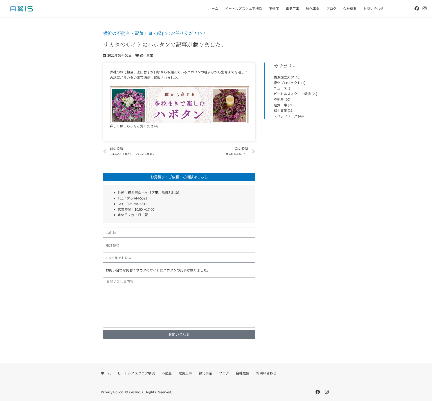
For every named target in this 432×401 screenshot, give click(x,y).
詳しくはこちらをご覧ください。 (135, 125)
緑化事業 (313, 8)
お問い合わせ (373, 8)
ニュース (280, 88)
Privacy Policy (112, 392)
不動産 (274, 8)
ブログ (331, 8)
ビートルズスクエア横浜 (243, 8)
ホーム (213, 8)
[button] (179, 177)
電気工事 (292, 8)
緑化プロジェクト (287, 82)
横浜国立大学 (284, 77)
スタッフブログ (285, 116)
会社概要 (350, 8)
